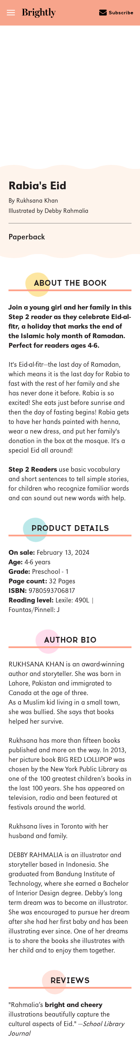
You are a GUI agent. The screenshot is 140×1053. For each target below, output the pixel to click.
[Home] (41, 13)
